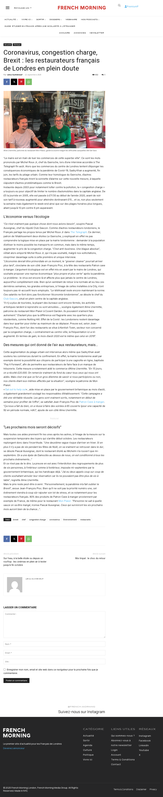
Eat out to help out (15, 389)
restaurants (85, 519)
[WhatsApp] (28, 82)
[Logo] (81, 8)
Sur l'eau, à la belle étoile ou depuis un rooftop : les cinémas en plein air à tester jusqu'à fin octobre (25, 561)
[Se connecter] (126, 6)
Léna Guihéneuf (14, 74)
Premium (132, 6)
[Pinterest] (21, 82)
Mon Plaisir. (64, 500)
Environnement (70, 519)
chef (24, 519)
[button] (119, 5)
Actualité (7, 44)
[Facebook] (7, 82)
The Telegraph (78, 232)
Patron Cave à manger (91, 401)
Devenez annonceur (14, 748)
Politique (17, 44)
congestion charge (37, 519)
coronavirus (54, 519)
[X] (14, 82)
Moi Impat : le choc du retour (90, 558)
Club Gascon (11, 298)
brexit (15, 519)
